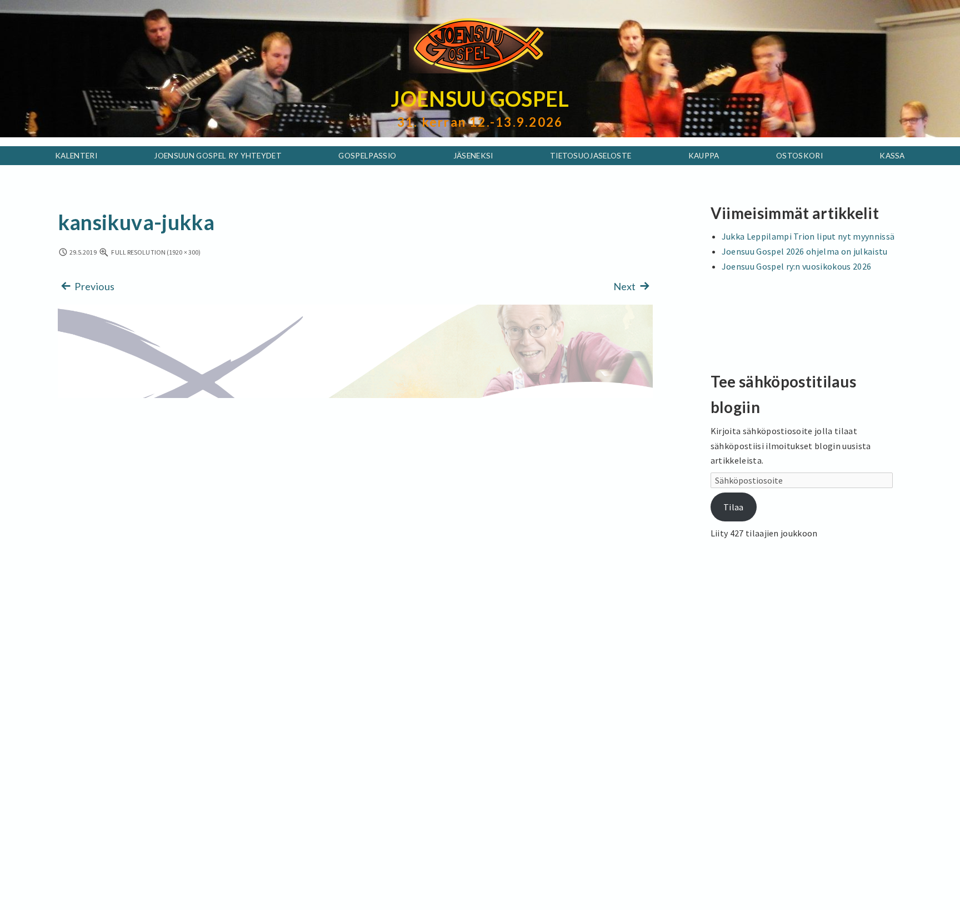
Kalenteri (76, 155)
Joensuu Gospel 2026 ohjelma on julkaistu (805, 251)
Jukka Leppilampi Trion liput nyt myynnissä (808, 236)
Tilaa (733, 507)
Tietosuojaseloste (590, 155)
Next (625, 286)
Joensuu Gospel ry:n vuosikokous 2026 (797, 266)
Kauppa (703, 155)
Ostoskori (799, 155)
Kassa (892, 155)
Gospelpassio (367, 155)
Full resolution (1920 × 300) (155, 252)
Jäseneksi (473, 155)
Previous (93, 286)
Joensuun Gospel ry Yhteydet (218, 155)
